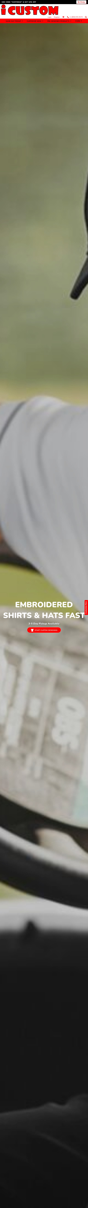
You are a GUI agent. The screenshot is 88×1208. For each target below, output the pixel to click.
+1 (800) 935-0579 (76, 17)
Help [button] (82, 2)
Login (49, 17)
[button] (14, 21)
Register (57, 17)
